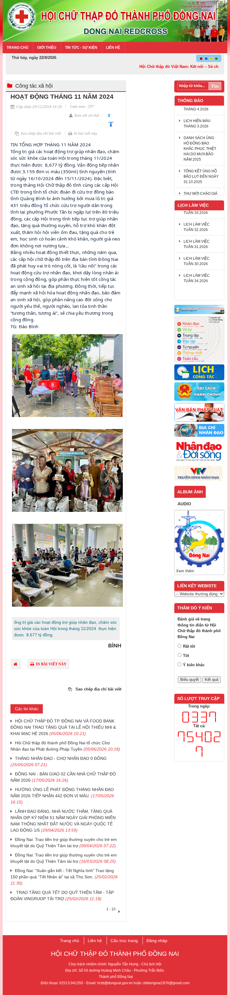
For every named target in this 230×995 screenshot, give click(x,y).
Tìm (215, 86)
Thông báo (190, 100)
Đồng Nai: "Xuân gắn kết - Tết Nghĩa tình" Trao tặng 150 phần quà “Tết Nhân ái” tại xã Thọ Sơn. (64, 877)
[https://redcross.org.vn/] (199, 451)
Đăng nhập (156, 940)
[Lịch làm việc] (199, 372)
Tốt (186, 655)
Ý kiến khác (194, 665)
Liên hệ (113, 47)
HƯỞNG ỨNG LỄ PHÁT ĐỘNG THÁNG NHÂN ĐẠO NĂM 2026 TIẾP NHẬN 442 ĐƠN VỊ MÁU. (62, 795)
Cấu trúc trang (124, 940)
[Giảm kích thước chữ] (108, 115)
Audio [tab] (184, 503)
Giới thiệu (46, 47)
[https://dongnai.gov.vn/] (199, 310)
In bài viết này (85, 133)
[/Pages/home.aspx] (199, 430)
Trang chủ (17, 47)
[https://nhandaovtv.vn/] (199, 473)
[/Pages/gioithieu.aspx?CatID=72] (199, 339)
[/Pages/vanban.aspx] (199, 412)
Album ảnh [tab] (190, 491)
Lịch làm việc (193, 205)
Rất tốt (189, 646)
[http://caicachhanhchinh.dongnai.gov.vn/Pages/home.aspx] (199, 391)
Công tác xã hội (34, 86)
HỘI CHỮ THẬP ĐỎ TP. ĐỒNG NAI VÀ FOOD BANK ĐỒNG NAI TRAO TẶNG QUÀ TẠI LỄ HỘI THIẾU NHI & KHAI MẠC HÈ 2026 (63, 727)
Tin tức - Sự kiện (81, 47)
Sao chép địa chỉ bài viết (40, 133)
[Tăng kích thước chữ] (109, 123)
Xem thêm (185, 571)
